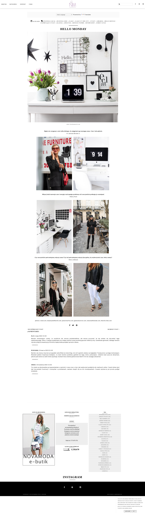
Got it (134, 511)
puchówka (104, 458)
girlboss (100, 21)
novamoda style (103, 414)
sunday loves (103, 442)
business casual (49, 21)
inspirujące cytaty (48, 23)
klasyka (60, 23)
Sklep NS (4, 4)
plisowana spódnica (104, 462)
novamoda (104, 460)
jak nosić (103, 428)
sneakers (103, 446)
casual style (103, 450)
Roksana (34, 350)
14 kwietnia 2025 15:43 (44, 364)
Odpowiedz (35, 344)
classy (71, 21)
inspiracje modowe (104, 430)
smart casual (104, 434)
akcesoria (104, 444)
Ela (32, 336)
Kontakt (23, 4)
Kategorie (13, 4)
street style (101, 23)
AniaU (33, 364)
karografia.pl (118, 494)
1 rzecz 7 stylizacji (104, 448)
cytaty (93, 21)
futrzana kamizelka (103, 464)
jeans (103, 452)
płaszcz (104, 440)
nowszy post (113, 329)
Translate (87, 14)
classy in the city (82, 21)
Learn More (127, 511)
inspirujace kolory (104, 456)
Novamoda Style (36, 494)
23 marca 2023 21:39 (46, 350)
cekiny (104, 454)
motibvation (90, 23)
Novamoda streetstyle (104, 436)
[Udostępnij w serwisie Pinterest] (76, 326)
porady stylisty (103, 416)
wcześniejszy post (35, 329)
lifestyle (67, 23)
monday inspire (78, 23)
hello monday (110, 21)
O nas (30, 4)
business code (62, 21)
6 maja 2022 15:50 (40, 336)
